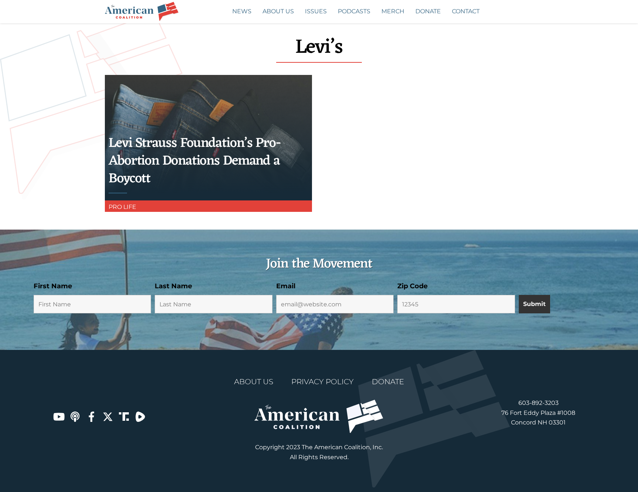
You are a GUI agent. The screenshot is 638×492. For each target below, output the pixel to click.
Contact (466, 11)
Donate (428, 11)
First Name (53, 286)
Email (285, 286)
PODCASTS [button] (354, 11)
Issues (316, 11)
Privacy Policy (322, 381)
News (241, 11)
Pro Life (122, 206)
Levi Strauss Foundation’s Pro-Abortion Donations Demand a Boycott (195, 161)
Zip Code (412, 286)
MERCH (392, 11)
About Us (278, 11)
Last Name (173, 286)
